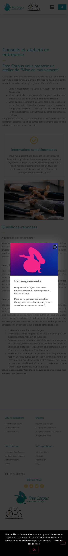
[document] (34, 278)
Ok (34, 549)
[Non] (63, 543)
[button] (54, 247)
